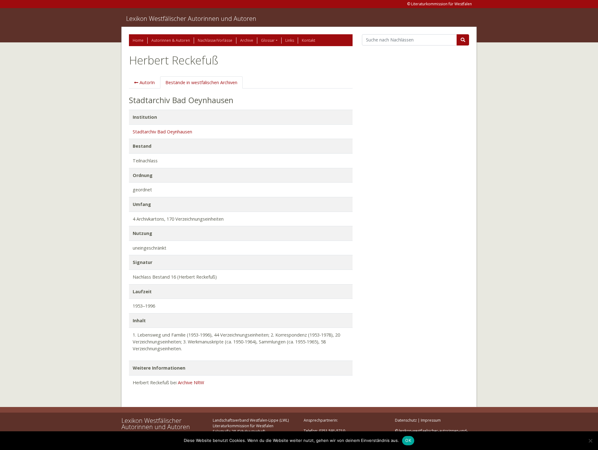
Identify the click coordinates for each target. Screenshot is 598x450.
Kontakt (308, 40)
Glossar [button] (268, 40)
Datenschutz (406, 420)
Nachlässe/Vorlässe (215, 40)
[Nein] (590, 441)
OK (408, 440)
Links (289, 40)
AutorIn (146, 82)
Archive (246, 40)
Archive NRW (191, 382)
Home (138, 40)
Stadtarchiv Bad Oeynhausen (162, 132)
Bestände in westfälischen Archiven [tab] (201, 82)
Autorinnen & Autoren (170, 40)
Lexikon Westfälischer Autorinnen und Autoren (191, 18)
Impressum (431, 420)
